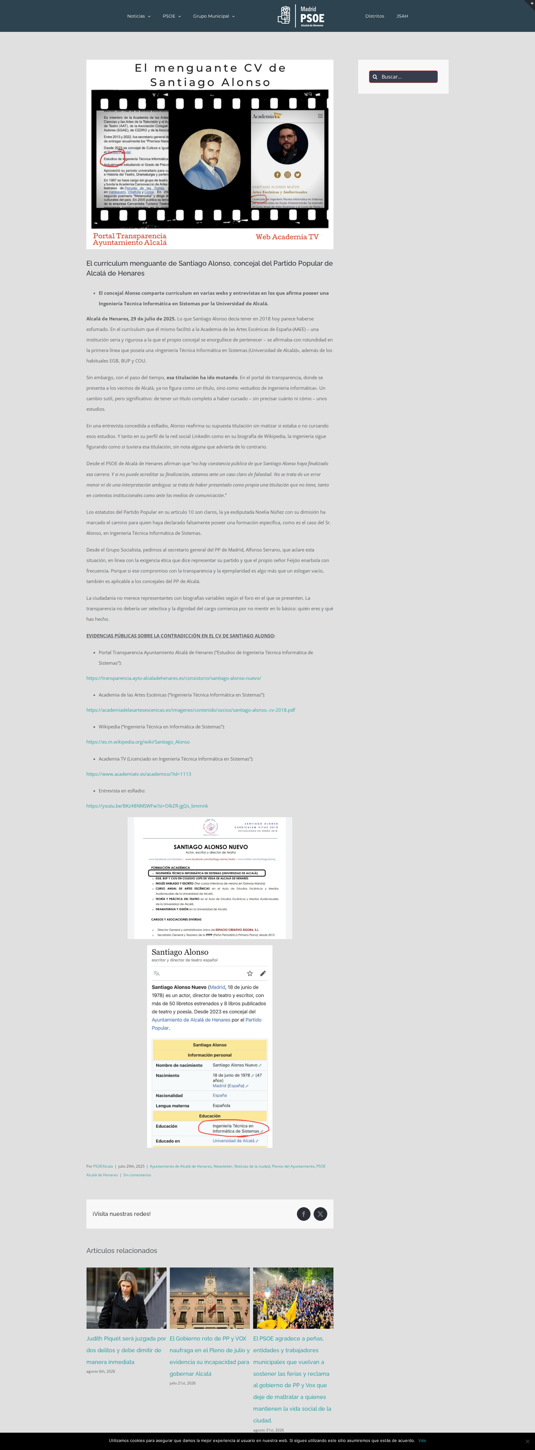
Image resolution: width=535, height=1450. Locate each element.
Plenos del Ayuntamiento (293, 1166)
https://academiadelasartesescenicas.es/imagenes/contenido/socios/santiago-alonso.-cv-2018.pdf (190, 710)
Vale (422, 1440)
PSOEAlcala (103, 1166)
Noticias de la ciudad (252, 1166)
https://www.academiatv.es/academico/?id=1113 (138, 774)
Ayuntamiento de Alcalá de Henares (181, 1166)
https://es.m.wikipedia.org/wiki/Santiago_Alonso (138, 742)
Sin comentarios (137, 1175)
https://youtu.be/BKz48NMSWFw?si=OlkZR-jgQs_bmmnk (147, 806)
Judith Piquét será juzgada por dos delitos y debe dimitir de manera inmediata (126, 1350)
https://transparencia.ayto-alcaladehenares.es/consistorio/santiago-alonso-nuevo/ (173, 678)
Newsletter (223, 1166)
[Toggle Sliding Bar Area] (529, 5)
